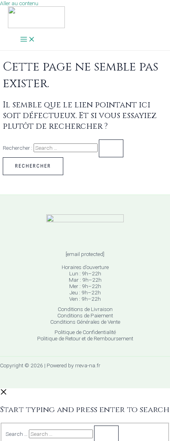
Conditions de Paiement (85, 315)
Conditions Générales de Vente (85, 322)
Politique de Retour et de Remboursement (85, 338)
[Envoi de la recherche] (111, 148)
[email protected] (85, 254)
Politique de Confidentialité (85, 332)
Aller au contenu (19, 3)
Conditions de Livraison (85, 309)
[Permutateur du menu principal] (27, 39)
